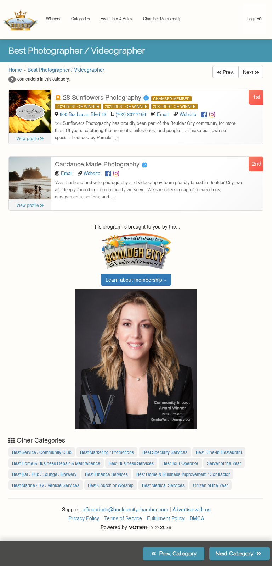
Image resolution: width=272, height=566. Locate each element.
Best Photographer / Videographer (66, 69)
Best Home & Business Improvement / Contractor (183, 474)
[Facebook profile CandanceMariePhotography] (108, 172)
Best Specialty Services (164, 452)
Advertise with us (191, 509)
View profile (28, 138)
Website (188, 114)
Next (249, 72)
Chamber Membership (162, 18)
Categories (80, 18)
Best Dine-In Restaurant (219, 452)
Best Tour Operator (180, 463)
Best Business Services (131, 463)
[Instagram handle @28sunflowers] (212, 113)
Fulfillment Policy (166, 518)
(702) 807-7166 (130, 114)
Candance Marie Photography (98, 163)
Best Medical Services (163, 485)
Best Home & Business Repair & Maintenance (56, 463)
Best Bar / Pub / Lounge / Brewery (44, 474)
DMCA (196, 518)
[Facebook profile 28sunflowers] (204, 113)
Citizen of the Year (210, 485)
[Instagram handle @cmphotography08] (116, 172)
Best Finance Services (106, 474)
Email (163, 114)
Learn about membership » (136, 279)
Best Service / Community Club (42, 452)
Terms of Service (123, 518)
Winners (53, 18)
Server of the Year (224, 463)
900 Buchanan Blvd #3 (84, 114)
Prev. (227, 72)
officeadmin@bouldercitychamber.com (125, 509)
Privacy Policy (83, 518)
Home (15, 69)
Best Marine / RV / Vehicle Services (45, 485)
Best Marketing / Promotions (107, 452)
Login (252, 18)
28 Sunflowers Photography (102, 96)
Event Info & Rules (116, 18)
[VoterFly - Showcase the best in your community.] (141, 527)
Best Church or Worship (111, 485)
